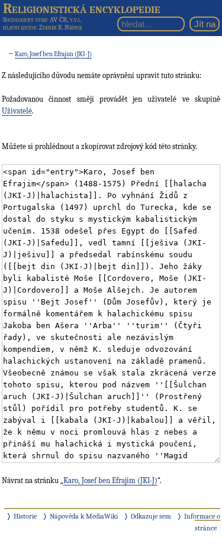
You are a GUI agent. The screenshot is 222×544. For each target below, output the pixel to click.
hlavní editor (19, 27)
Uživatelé (17, 110)
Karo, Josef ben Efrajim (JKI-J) (53, 54)
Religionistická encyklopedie (81, 8)
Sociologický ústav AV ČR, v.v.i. (42, 19)
